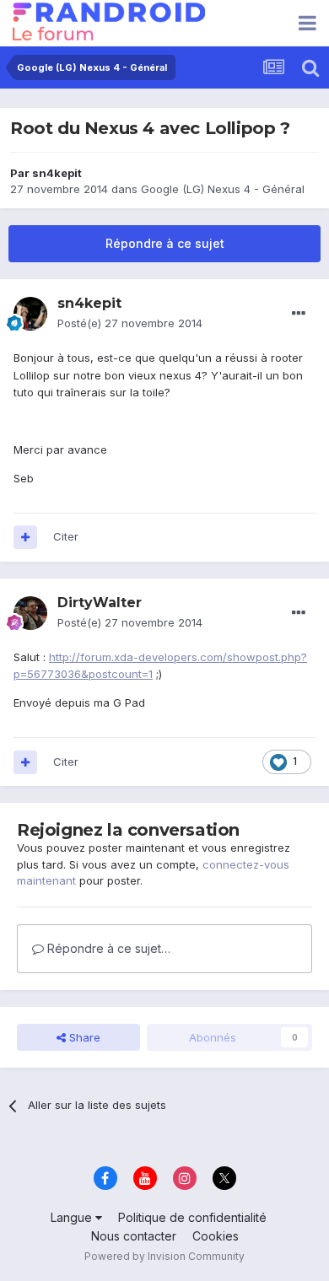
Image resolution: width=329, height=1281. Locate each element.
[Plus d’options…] (299, 314)
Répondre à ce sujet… (107, 948)
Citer (65, 536)
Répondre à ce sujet (164, 243)
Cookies (215, 1236)
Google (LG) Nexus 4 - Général (223, 189)
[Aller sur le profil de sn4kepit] (30, 314)
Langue (73, 1217)
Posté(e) (129, 323)
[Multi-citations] (25, 537)
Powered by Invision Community (164, 1256)
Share (83, 1037)
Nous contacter (133, 1236)
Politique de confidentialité (192, 1217)
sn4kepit (57, 173)
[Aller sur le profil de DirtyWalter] (30, 613)
